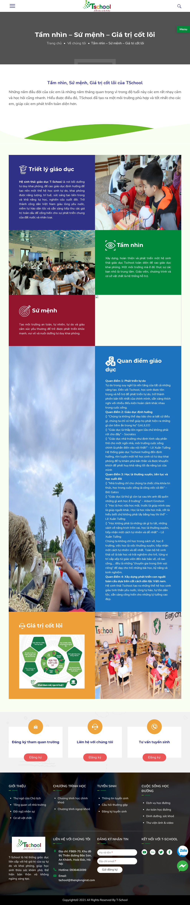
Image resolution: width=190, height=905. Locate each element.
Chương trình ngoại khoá (74, 809)
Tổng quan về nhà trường (29, 804)
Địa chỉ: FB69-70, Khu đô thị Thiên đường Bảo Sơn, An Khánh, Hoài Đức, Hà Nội (75, 858)
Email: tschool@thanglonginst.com (77, 878)
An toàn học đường (158, 809)
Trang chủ (54, 43)
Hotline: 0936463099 (72, 870)
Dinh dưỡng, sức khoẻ (160, 816)
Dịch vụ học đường (158, 803)
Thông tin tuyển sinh (115, 798)
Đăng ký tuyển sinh (114, 811)
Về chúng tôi (76, 43)
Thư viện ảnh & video (159, 822)
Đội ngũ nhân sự (24, 811)
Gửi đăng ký (110, 869)
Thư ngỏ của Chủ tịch (27, 798)
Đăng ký (35, 757)
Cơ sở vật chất (22, 818)
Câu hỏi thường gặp (115, 804)
